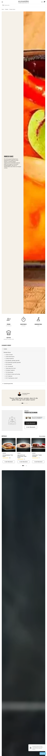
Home (3, 9)
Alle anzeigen (42, 436)
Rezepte (6, 9)
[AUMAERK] (23, 2)
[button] (44, 2)
